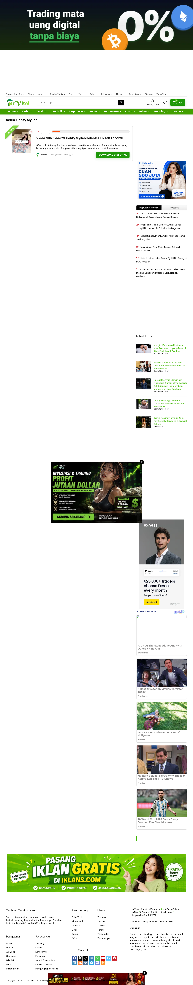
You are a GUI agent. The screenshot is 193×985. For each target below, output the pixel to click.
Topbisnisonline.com (171, 934)
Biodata (149, 94)
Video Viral (161, 94)
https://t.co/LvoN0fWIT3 (144, 915)
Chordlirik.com (168, 943)
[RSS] (103, 963)
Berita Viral (158, 353)
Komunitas (134, 94)
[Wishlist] (165, 102)
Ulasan (176, 111)
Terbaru (27, 111)
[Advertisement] (96, 71)
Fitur (30, 94)
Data (92, 94)
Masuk (9, 943)
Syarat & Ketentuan (45, 960)
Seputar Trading (57, 94)
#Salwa (175, 909)
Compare (11, 956)
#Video (136, 909)
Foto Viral (77, 917)
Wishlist (10, 960)
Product (76, 925)
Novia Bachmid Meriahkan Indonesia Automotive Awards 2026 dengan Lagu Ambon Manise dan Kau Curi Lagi (170, 384)
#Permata (154, 909)
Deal (74, 929)
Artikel (40, 94)
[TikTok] (85, 958)
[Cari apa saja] (121, 102)
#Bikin (135, 912)
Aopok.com (148, 937)
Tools (81, 94)
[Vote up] (48, 132)
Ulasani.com (153, 943)
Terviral (41, 111)
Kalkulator (105, 94)
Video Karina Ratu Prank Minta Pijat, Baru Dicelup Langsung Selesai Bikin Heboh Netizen (160, 273)
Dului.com (136, 946)
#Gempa (144, 912)
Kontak (39, 947)
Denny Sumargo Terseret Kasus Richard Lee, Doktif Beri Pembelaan (169, 403)
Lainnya (157, 426)
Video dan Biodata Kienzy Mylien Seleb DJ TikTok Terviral (79, 138)
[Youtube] (103, 958)
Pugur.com (135, 937)
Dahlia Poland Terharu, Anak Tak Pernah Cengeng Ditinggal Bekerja (170, 421)
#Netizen (155, 912)
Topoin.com (136, 934)
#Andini (145, 909)
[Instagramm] (91, 958)
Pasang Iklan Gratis (15, 94)
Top (70, 94)
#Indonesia (166, 912)
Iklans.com (135, 940)
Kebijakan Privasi (43, 964)
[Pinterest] (114, 958)
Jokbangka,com (138, 949)
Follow (143, 111)
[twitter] (80, 958)
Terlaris (101, 925)
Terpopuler (76, 111)
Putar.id (146, 940)
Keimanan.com (137, 943)
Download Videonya (112, 155)
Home (12, 111)
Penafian (40, 956)
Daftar (9, 947)
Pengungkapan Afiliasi (46, 968)
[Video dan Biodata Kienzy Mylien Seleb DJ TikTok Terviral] (21, 131)
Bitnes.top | (167, 946)
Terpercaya (103, 938)
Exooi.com (173, 937)
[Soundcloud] (80, 963)
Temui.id (156, 940)
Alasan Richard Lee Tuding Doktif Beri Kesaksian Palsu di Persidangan (169, 365)
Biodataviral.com (151, 946)
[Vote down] (43, 132)
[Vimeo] (108, 958)
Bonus (93, 111)
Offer (75, 938)
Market (119, 94)
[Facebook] (74, 958)
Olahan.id (176, 940)
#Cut (167, 909)
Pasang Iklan (12, 968)
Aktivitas (10, 951)
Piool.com (161, 937)
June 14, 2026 (166, 921)
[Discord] (97, 963)
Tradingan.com (151, 934)
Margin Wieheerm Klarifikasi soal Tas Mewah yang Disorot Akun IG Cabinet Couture (170, 348)
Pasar (129, 111)
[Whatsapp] (97, 958)
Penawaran (111, 111)
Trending (159, 111)
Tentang (39, 943)
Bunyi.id (166, 940)
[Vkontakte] (85, 963)
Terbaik (58, 111)
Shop (8, 964)
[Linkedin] (74, 963)
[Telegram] (91, 963)
